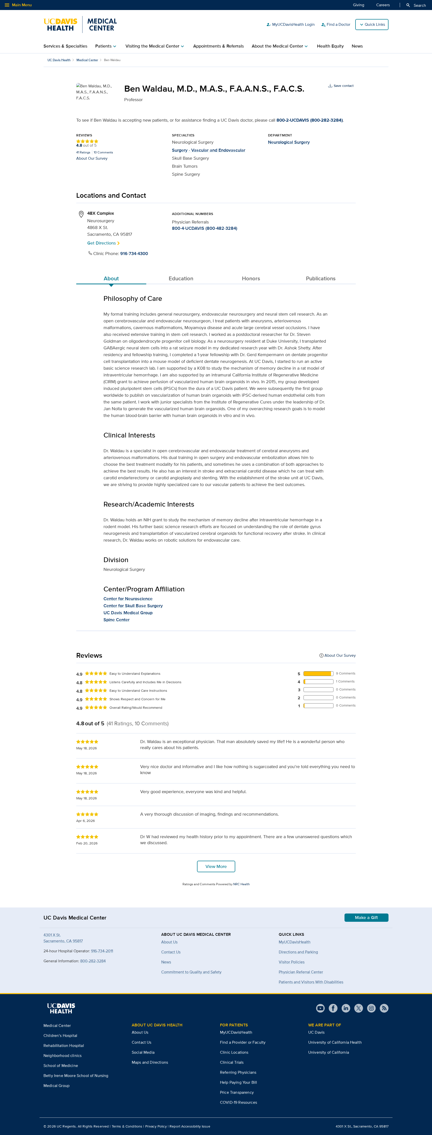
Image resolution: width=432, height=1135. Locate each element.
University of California (328, 1052)
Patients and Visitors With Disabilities (311, 982)
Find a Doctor (335, 25)
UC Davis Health (59, 60)
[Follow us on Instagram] (369, 1008)
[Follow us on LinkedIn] (344, 1008)
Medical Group (57, 1085)
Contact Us (142, 1042)
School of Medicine (61, 1065)
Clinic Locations (234, 1052)
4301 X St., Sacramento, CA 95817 (362, 1126)
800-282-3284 (93, 961)
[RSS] (382, 1008)
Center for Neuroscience (128, 598)
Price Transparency (237, 1092)
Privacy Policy (156, 1126)
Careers (383, 5)
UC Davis (316, 1032)
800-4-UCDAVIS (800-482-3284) (204, 228)
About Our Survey (92, 158)
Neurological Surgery (289, 142)
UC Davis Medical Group (128, 612)
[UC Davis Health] (61, 1008)
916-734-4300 (134, 253)
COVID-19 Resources (238, 1102)
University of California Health (335, 1042)
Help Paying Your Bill (238, 1082)
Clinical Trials (232, 1062)
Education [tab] (181, 278)
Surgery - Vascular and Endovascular (208, 150)
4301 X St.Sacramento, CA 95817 (63, 938)
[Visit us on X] (356, 1008)
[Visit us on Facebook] (331, 1008)
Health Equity (330, 46)
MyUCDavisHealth (294, 942)
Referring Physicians (238, 1072)
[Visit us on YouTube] (320, 1008)
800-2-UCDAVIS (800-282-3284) (309, 120)
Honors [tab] (251, 278)
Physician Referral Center (301, 972)
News (357, 46)
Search (416, 5)
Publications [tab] (321, 278)
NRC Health (241, 884)
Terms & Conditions (127, 1126)
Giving (358, 5)
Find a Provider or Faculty (243, 1042)
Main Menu (18, 5)
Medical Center (87, 60)
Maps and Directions (150, 1062)
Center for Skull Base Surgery (133, 605)
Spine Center (117, 619)
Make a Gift (366, 917)
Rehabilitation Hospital (64, 1045)
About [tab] (111, 278)
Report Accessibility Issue (190, 1126)
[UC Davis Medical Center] (80, 24)
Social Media (143, 1052)
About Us (140, 1032)
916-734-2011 (102, 951)
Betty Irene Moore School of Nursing (76, 1075)
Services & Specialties (65, 46)
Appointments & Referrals (218, 46)
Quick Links (375, 24)
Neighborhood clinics (63, 1055)
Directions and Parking (298, 952)
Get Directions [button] (101, 243)
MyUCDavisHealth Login (290, 25)
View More (216, 866)
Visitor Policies (291, 962)
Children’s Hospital (60, 1035)
